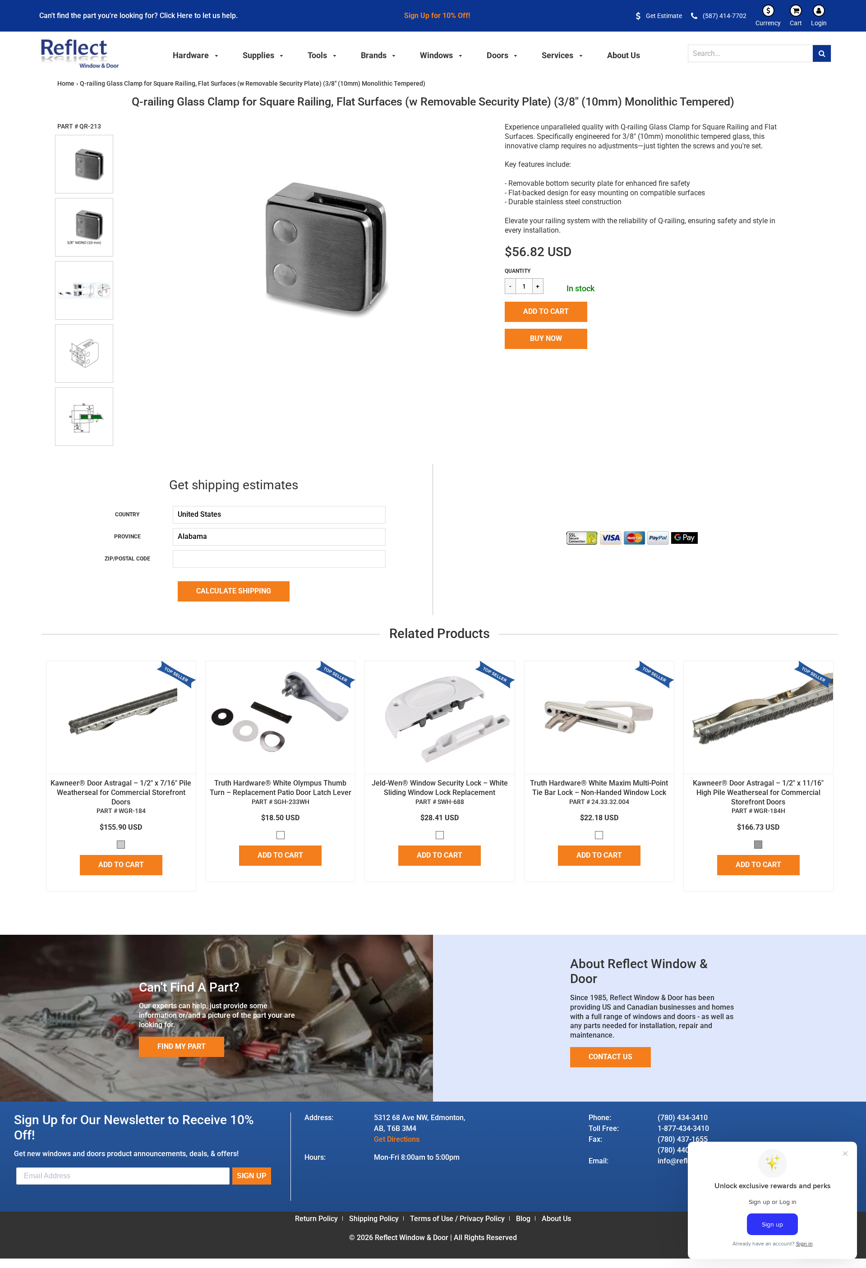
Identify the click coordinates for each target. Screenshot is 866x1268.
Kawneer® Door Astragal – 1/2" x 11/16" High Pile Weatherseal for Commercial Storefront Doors (758, 792)
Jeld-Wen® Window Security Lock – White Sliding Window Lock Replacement (440, 788)
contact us (610, 1056)
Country (127, 514)
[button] (546, 312)
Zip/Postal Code (127, 559)
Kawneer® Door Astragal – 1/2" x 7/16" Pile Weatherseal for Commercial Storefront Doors (121, 792)
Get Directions (396, 1139)
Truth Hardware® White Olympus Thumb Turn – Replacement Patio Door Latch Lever (280, 788)
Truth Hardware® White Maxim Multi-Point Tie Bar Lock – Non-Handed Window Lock (599, 788)
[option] (303, 247)
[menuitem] (195, 54)
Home (65, 83)
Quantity (517, 271)
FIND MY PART (181, 1046)
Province (127, 536)
